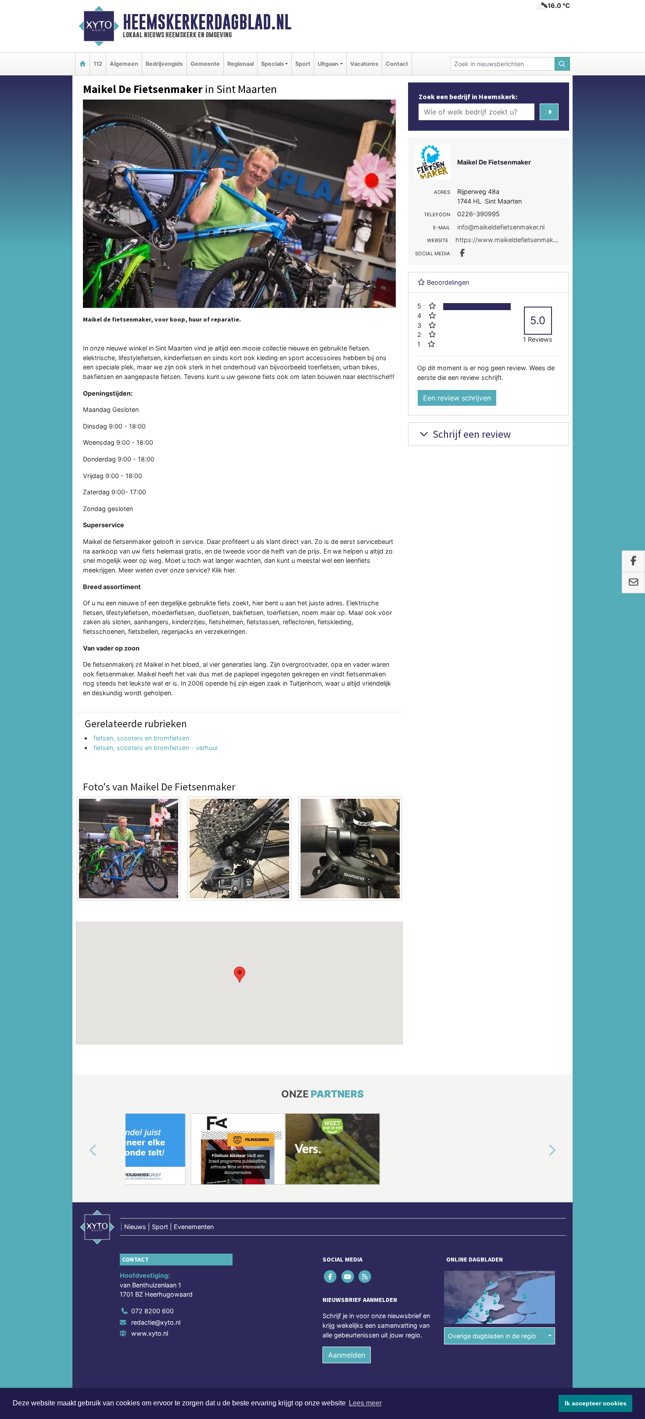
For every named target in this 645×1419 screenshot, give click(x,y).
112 (97, 64)
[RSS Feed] (365, 1276)
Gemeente (205, 64)
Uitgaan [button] (328, 64)
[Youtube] (348, 1276)
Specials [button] (272, 64)
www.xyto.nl (149, 1333)
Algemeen (124, 64)
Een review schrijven (457, 397)
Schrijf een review (470, 434)
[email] (633, 582)
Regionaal (240, 64)
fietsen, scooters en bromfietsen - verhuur (155, 747)
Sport (302, 64)
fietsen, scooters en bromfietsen (141, 738)
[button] (239, 974)
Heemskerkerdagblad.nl (207, 22)
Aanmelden (346, 1355)
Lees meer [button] (365, 1403)
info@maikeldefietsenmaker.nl (501, 227)
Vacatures (364, 64)
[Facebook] (331, 1276)
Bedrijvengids (164, 64)
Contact (397, 64)
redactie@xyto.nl (155, 1322)
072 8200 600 (152, 1311)
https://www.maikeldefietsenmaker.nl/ (511, 239)
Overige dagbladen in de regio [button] (492, 1336)
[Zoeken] (562, 64)
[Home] (82, 64)
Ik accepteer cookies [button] (596, 1403)
